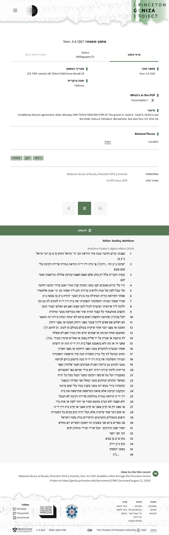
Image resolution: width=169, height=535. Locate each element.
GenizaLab (21, 509)
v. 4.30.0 (40, 530)
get (27, 158)
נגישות (153, 530)
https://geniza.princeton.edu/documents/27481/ (90, 480)
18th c (38, 158)
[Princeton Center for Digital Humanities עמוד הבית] (44, 511)
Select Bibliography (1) (85, 54)
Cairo (108, 141)
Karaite (16, 158)
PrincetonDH (23, 513)
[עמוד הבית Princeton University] (22, 530)
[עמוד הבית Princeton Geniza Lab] (69, 511)
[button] (150, 12)
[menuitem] (152, 506)
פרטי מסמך (134, 54)
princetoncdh (23, 517)
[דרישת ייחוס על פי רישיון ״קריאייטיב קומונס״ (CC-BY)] (90, 530)
